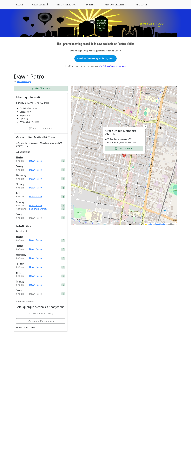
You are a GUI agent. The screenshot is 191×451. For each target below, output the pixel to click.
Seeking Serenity (38, 208)
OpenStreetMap (161, 224)
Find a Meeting (66, 4)
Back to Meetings (24, 81)
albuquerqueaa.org (42, 313)
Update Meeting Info (43, 321)
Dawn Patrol (35, 160)
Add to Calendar (41, 128)
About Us (141, 4)
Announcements (115, 4)
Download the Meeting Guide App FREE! (95, 58)
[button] (124, 155)
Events (90, 4)
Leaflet (149, 224)
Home (19, 4)
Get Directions (42, 88)
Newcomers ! (40, 4)
